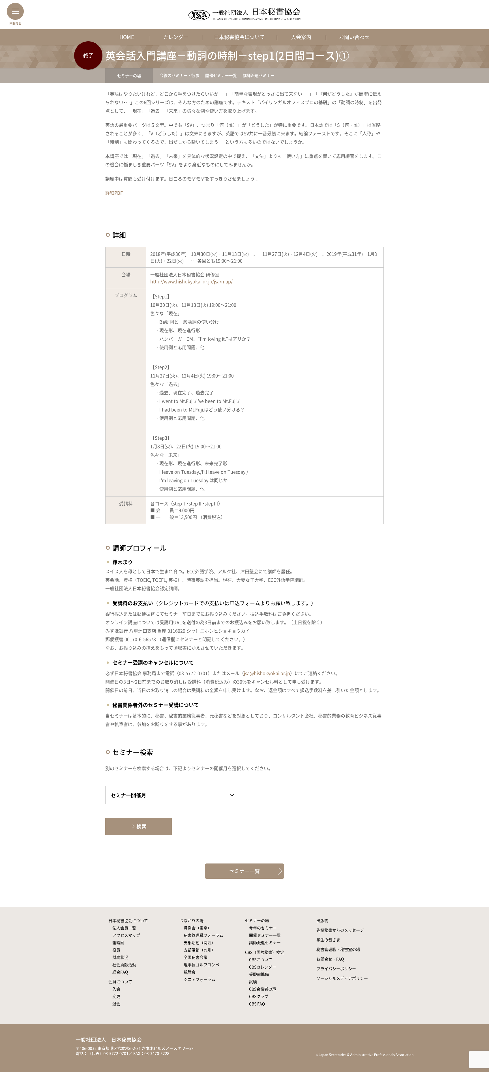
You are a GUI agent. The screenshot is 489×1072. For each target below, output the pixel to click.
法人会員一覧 (124, 928)
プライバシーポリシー (336, 968)
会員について (120, 981)
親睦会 (190, 972)
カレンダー (175, 37)
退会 (116, 1003)
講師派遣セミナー (258, 75)
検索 (141, 826)
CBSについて (260, 959)
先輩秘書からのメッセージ (340, 930)
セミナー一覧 (244, 871)
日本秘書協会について (239, 37)
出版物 (322, 920)
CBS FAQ (257, 1003)
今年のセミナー (263, 928)
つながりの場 (191, 920)
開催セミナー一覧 (221, 75)
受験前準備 (259, 974)
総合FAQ (120, 972)
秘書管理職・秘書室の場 (338, 949)
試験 (253, 981)
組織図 (118, 942)
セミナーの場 (129, 75)
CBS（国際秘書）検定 (264, 952)
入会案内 (301, 37)
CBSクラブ (258, 996)
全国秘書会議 (195, 957)
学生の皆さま (328, 939)
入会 (116, 989)
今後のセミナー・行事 (179, 75)
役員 (116, 950)
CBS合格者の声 (262, 989)
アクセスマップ (126, 935)
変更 (116, 996)
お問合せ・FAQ (330, 959)
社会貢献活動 (124, 964)
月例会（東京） (197, 928)
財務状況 (120, 957)
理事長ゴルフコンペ (201, 964)
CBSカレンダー (262, 967)
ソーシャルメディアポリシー (342, 978)
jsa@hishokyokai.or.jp (267, 673)
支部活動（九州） (199, 950)
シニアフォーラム (199, 979)
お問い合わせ (354, 37)
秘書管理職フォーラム (203, 935)
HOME (126, 37)
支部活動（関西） (199, 942)
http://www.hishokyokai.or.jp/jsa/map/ (191, 281)
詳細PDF (114, 192)
